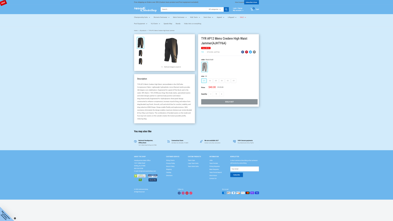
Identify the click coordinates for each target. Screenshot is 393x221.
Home (136, 30)
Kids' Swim (194, 17)
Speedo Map (168, 24)
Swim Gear (207, 17)
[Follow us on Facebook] (179, 193)
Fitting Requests (214, 166)
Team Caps (191, 160)
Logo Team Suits (193, 163)
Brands (178, 24)
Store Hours (213, 175)
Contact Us (212, 178)
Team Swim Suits (193, 166)
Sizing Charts (170, 160)
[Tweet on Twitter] (250, 51)
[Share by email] (254, 51)
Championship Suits (141, 17)
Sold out (229, 102)
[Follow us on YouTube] (187, 193)
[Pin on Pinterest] (246, 51)
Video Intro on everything (192, 24)
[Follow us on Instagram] (183, 193)
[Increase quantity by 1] (221, 94)
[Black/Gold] (204, 67)
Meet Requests (214, 169)
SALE (242, 17)
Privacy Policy (170, 163)
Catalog (168, 172)
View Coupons (239, 2)
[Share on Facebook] (242, 51)
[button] (7, 214)
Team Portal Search (215, 172)
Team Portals (213, 163)
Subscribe (236, 175)
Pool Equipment (139, 24)
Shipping (169, 169)
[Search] (226, 9)
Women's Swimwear (160, 17)
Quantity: (204, 94)
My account (237, 10)
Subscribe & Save (251, 2)
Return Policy (170, 166)
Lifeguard (231, 17)
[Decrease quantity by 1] (211, 94)
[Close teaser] (15, 218)
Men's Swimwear (178, 17)
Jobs (211, 160)
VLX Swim (154, 24)
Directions (169, 175)
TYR (202, 52)
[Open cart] (251, 9)
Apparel (219, 17)
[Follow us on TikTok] (190, 193)
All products (143, 30)
